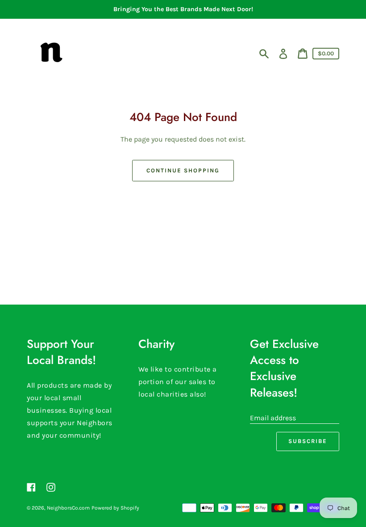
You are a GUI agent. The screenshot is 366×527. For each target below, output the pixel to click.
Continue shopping (182, 170)
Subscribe (307, 441)
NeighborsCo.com (68, 508)
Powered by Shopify (115, 508)
